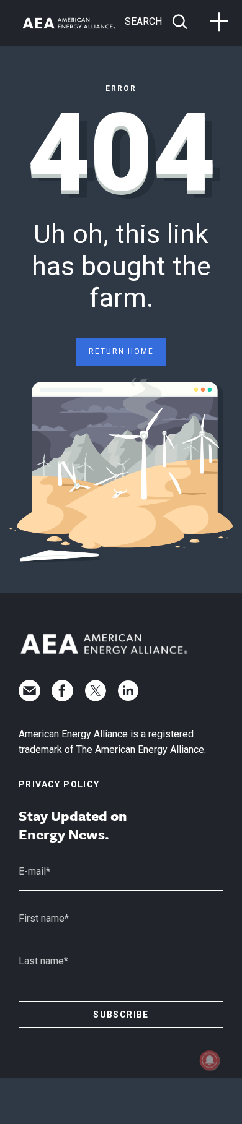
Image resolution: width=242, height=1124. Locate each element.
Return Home (121, 351)
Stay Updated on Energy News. (73, 825)
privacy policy (59, 784)
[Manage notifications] (210, 1060)
